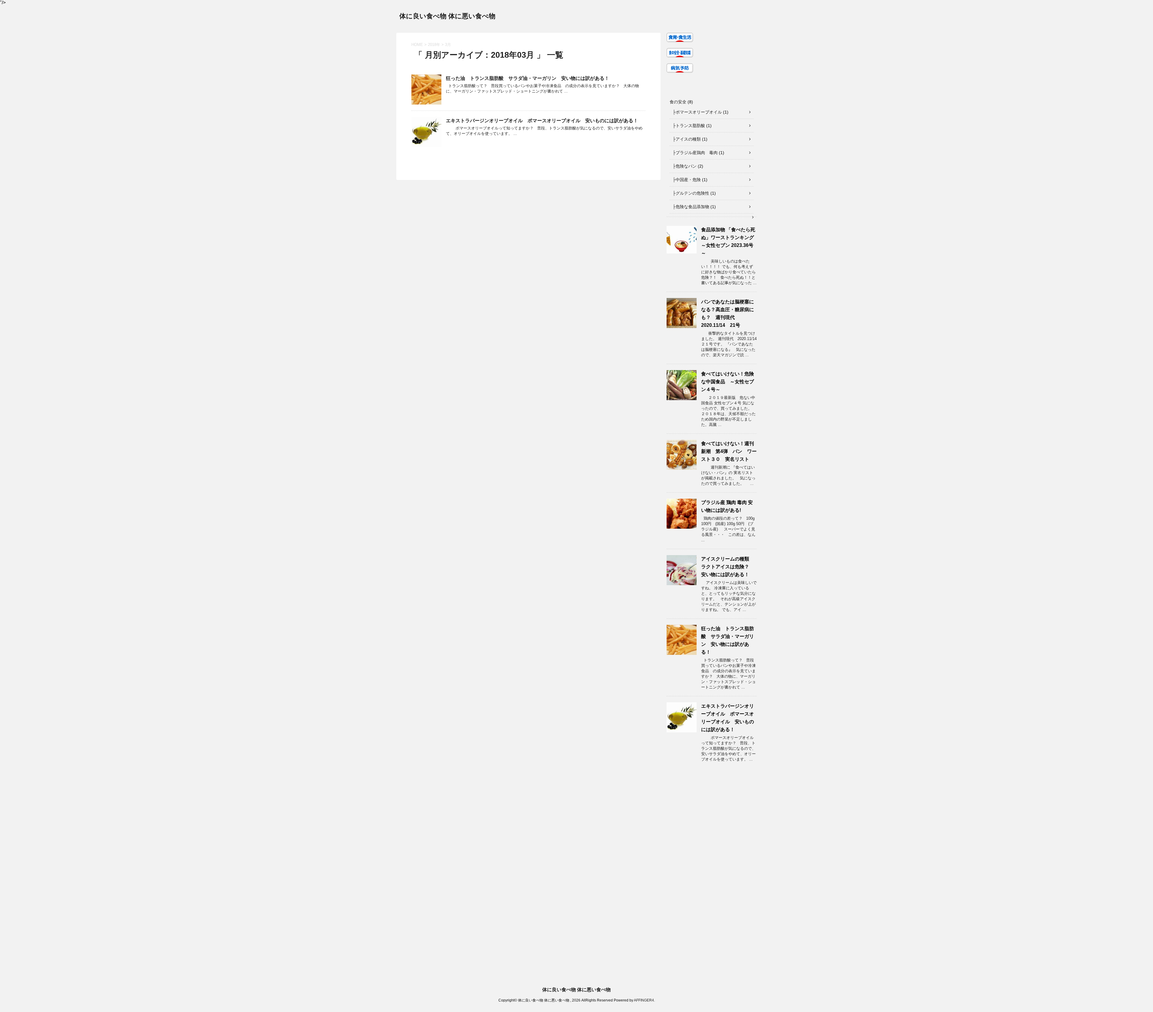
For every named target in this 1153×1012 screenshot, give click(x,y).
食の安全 (678, 101)
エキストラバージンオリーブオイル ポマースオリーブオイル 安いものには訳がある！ (542, 120)
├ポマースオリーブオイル (697, 112)
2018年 (434, 44)
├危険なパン (685, 166)
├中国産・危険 (687, 179)
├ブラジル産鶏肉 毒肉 (695, 152)
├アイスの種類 (687, 139)
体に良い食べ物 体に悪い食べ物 (447, 16)
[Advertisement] (180, 922)
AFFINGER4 (644, 1000)
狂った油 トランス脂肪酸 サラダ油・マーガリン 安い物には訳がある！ (527, 78)
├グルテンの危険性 (691, 193)
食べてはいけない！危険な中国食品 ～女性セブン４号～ (727, 381)
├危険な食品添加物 (691, 206)
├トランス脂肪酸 (689, 125)
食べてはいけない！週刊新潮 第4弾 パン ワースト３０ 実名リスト (729, 451)
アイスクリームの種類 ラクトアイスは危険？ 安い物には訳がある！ (727, 566)
